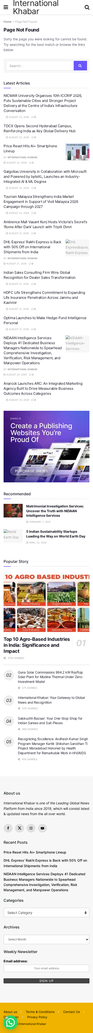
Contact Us (71, 1012)
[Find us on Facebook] (8, 828)
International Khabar (22, 157)
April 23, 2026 (37, 542)
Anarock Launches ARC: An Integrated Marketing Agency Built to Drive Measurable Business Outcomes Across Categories (43, 388)
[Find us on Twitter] (19, 828)
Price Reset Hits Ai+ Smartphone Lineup (35, 852)
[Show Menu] (6, 7)
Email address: (16, 961)
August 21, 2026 (18, 233)
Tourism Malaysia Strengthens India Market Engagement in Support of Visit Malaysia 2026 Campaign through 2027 (41, 201)
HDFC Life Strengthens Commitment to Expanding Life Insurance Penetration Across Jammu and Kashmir (44, 297)
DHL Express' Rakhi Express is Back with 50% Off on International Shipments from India (32, 247)
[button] (10, 1022)
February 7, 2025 (39, 521)
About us (10, 1012)
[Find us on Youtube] (42, 828)
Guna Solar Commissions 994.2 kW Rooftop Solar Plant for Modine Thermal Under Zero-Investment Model (50, 677)
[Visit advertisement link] (46, 446)
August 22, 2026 (18, 117)
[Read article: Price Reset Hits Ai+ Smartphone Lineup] (77, 152)
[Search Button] (87, 7)
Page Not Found (26, 21)
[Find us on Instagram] (31, 828)
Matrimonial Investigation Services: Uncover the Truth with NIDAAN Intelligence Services (55, 510)
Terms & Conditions (40, 1012)
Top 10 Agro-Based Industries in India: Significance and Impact (37, 645)
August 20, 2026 (16, 374)
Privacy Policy (37, 1017)
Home (7, 21)
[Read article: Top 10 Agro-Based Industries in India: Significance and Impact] (46, 602)
